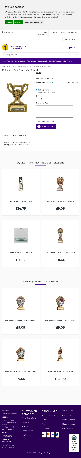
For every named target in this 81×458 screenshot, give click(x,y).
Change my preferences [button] (34, 22)
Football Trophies (68, 420)
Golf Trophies (67, 416)
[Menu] (77, 435)
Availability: (40, 82)
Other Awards (67, 61)
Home (3, 66)
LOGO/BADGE (21, 136)
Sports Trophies (7, 61)
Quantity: (39, 96)
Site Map (25, 426)
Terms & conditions (29, 418)
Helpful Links (26, 435)
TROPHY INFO (49, 411)
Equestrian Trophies (23, 66)
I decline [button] (18, 22)
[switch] (74, 450)
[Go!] (77, 54)
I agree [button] (9, 22)
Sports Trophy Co (42, 33)
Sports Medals (20, 61)
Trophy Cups (31, 61)
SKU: (69, 82)
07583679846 (7, 436)
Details (53, 32)
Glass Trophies (67, 428)
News (62, 32)
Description (8, 136)
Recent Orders (71, 40)
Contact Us (26, 422)
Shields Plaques (55, 61)
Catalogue (73, 32)
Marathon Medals (68, 424)
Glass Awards (43, 61)
